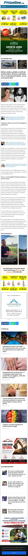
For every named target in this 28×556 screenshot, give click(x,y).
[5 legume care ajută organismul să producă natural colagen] (14, 416)
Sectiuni (4, 6)
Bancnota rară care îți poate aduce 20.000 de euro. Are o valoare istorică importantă (16, 511)
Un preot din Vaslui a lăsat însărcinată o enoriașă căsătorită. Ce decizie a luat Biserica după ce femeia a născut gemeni (14, 401)
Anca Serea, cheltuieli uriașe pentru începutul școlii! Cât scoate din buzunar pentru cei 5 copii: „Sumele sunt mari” (17, 473)
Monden (3, 80)
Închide (14, 553)
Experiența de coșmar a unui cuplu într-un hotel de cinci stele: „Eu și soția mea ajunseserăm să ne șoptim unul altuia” (14, 349)
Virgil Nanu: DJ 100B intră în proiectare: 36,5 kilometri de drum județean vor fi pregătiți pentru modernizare (16, 165)
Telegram (9, 272)
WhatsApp (18, 270)
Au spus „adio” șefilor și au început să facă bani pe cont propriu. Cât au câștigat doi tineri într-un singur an (16, 484)
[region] (14, 550)
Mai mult (23, 549)
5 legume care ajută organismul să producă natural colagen (13, 425)
